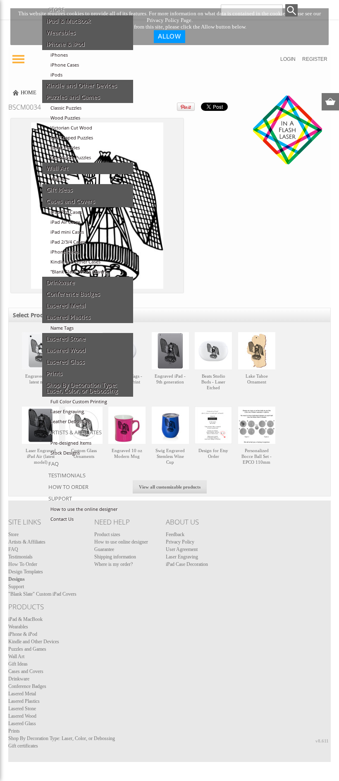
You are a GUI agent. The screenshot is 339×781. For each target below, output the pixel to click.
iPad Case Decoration (187, 564)
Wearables (61, 33)
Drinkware (60, 282)
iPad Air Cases (65, 222)
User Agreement (182, 549)
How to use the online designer (83, 509)
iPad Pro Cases (66, 212)
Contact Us (62, 519)
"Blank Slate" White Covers (78, 272)
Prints (54, 373)
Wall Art (57, 168)
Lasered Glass (65, 362)
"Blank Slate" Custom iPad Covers (42, 594)
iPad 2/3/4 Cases (67, 242)
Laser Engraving (67, 411)
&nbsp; (40, 365)
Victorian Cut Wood (71, 128)
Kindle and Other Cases (75, 262)
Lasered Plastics (68, 317)
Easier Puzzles (65, 148)
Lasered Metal (66, 306)
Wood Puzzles (65, 118)
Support (60, 498)
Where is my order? (113, 564)
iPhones (59, 55)
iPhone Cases (64, 65)
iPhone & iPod (65, 44)
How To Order (68, 487)
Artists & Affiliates (75, 432)
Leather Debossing (70, 421)
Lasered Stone (66, 339)
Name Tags (62, 328)
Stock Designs (65, 453)
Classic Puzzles (65, 108)
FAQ (53, 463)
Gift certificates (23, 746)
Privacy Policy (180, 542)
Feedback (175, 534)
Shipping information (115, 557)
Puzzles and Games (73, 97)
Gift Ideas (59, 190)
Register (314, 59)
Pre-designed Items (70, 443)
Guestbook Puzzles (70, 158)
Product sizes (107, 534)
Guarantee (104, 549)
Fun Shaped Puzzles (71, 138)
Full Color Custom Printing (78, 402)
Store (56, 9)
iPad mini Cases (67, 232)
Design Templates (25, 572)
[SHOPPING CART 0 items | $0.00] (330, 101)
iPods (56, 75)
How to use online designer (121, 542)
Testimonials (67, 475)
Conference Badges (73, 294)
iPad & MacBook (68, 21)
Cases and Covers (70, 201)
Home (28, 92)
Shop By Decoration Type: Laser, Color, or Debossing (82, 388)
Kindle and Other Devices (81, 86)
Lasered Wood (66, 350)
